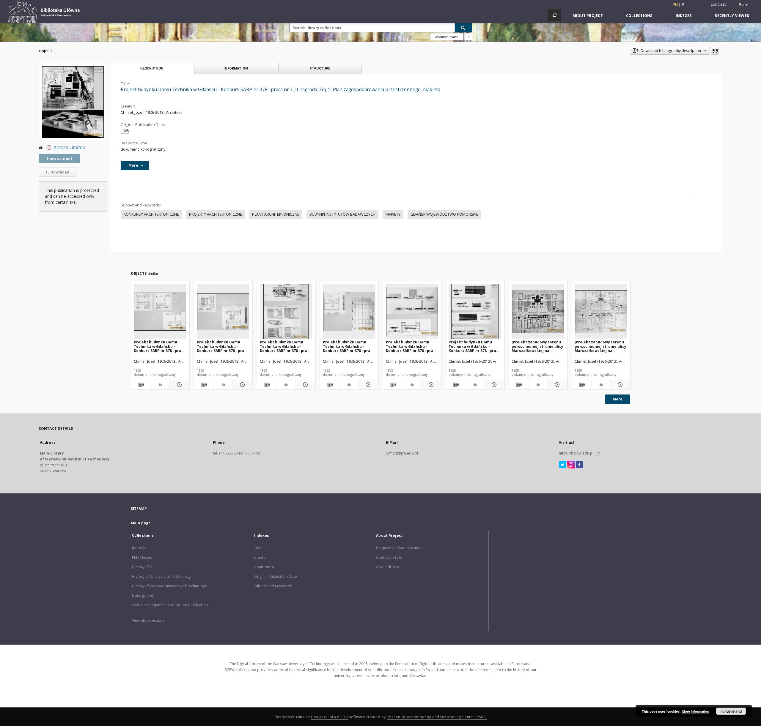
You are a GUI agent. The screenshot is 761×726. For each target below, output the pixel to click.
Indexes (684, 15)
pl (684, 5)
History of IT (142, 566)
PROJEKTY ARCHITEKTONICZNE (215, 214)
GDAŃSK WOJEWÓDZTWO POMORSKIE (444, 214)
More (617, 399)
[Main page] (554, 15)
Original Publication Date (275, 576)
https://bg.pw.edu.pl (576, 453)
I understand (731, 711)
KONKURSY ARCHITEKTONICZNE (151, 214)
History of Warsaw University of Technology (169, 585)
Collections (639, 15)
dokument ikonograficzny (143, 149)
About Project (588, 15)
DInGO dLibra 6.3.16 (329, 716)
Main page (141, 522)
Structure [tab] (320, 68)
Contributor (264, 566)
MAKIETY (393, 214)
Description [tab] (151, 68)
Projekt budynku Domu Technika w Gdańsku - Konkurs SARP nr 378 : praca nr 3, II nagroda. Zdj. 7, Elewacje (475, 346)
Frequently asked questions (399, 547)
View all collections (148, 620)
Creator (261, 557)
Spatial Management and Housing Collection (170, 604)
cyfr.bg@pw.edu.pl (402, 453)
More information (695, 711)
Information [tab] (236, 68)
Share (743, 4)
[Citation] (715, 51)
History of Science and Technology (161, 576)
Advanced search (446, 37)
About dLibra (387, 566)
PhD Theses (142, 557)
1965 (125, 130)
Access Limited (69, 147)
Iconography (143, 595)
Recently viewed (732, 15)
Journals (139, 547)
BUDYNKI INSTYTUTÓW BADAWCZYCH (342, 214)
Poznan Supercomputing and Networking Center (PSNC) (437, 716)
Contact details (389, 557)
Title (258, 547)
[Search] (463, 27)
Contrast (718, 4)
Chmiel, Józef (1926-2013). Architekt (151, 112)
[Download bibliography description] (140, 385)
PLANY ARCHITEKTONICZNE (275, 214)
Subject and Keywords (273, 585)
